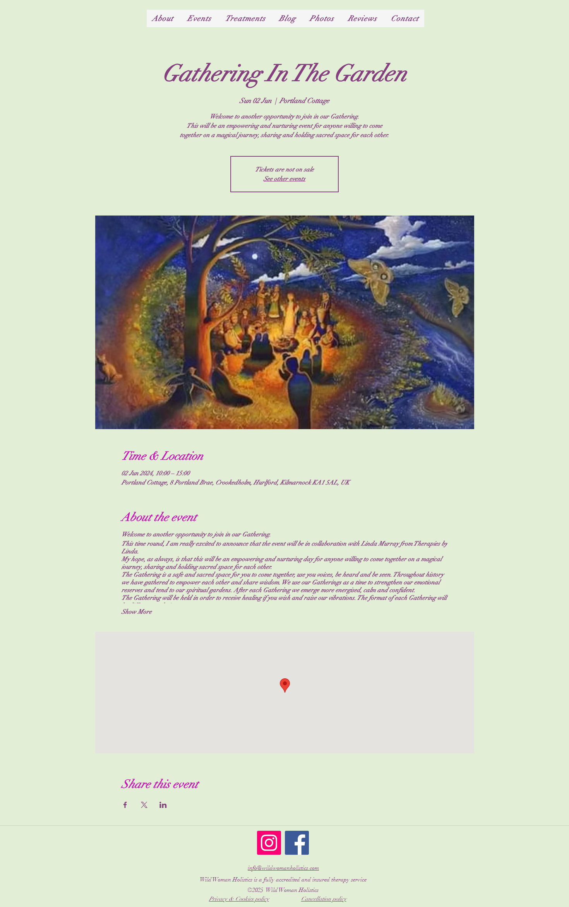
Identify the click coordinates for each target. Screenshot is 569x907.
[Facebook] (297, 843)
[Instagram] (269, 843)
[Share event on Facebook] (125, 805)
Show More (137, 612)
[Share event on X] (144, 805)
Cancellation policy (323, 898)
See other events (284, 179)
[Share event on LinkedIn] (163, 805)
